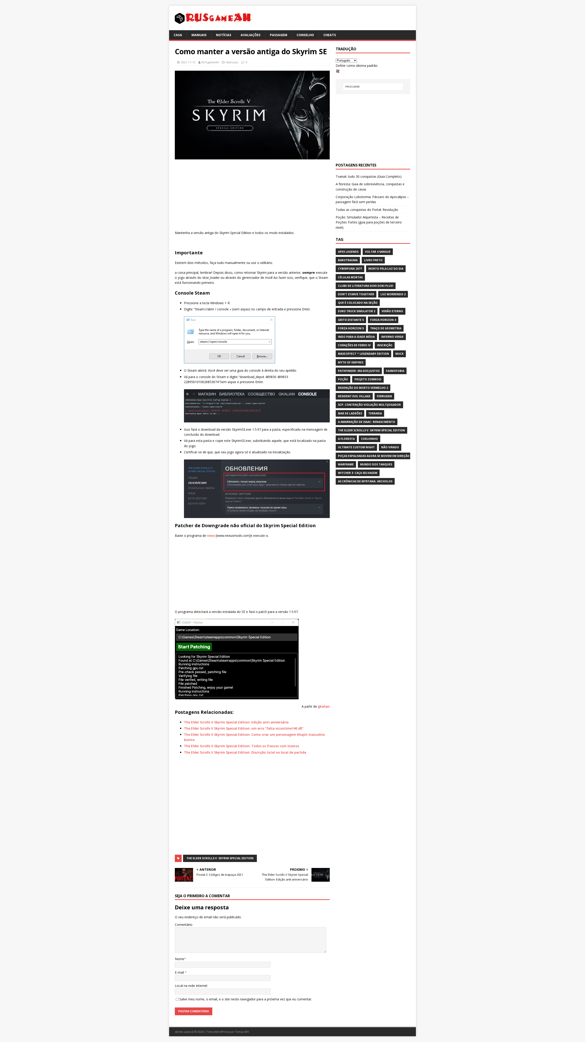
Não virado (390, 447)
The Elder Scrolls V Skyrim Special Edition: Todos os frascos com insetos (241, 746)
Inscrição (384, 345)
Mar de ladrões (350, 413)
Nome (179, 959)
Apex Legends (348, 252)
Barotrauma (348, 260)
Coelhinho (369, 439)
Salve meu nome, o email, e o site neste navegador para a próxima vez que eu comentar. (245, 999)
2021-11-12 (188, 62)
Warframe (346, 464)
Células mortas (350, 277)
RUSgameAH (210, 62)
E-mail (180, 972)
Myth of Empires (350, 362)
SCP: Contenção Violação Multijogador (369, 405)
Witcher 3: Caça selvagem (357, 473)
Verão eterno (392, 311)
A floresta (346, 439)
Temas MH (242, 1032)
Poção (343, 379)
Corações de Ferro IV (354, 345)
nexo (211, 535)
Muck (399, 354)
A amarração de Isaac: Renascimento (366, 422)
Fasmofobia (395, 371)
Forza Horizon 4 (383, 320)
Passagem (278, 35)
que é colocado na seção (358, 303)
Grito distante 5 (351, 320)
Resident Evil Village (354, 396)
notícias (223, 35)
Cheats (329, 35)
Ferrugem (384, 396)
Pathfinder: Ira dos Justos (359, 371)
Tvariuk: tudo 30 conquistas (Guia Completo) (369, 176)
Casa (178, 35)
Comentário (183, 924)
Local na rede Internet (191, 985)
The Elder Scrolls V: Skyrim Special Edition (219, 858)
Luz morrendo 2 (393, 294)
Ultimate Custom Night (356, 447)
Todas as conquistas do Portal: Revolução (367, 209)
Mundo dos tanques (376, 464)
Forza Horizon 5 (351, 328)
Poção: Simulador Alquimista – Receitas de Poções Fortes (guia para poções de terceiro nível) (369, 222)
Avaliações (251, 35)
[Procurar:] (373, 87)
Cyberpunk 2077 (350, 269)
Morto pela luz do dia (385, 269)
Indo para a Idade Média (356, 337)
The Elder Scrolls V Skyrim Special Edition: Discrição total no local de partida (245, 752)
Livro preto (373, 260)
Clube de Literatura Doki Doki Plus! (365, 286)
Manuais (199, 35)
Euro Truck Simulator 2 (356, 311)
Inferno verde (392, 337)
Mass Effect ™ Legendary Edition (363, 354)
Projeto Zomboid (367, 379)
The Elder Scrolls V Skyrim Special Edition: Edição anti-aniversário (236, 722)
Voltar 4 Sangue (378, 252)
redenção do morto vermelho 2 (363, 388)
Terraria (375, 413)
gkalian (324, 706)
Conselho (305, 35)
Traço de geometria (385, 328)
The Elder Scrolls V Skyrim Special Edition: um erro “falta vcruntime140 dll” (243, 728)
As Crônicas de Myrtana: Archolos (365, 481)
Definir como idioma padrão (357, 65)
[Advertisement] (252, 196)
